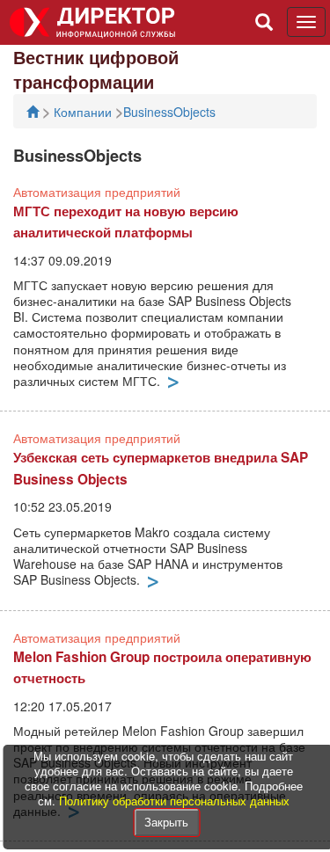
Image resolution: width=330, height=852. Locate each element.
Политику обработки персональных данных (174, 800)
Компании (84, 111)
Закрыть (166, 821)
